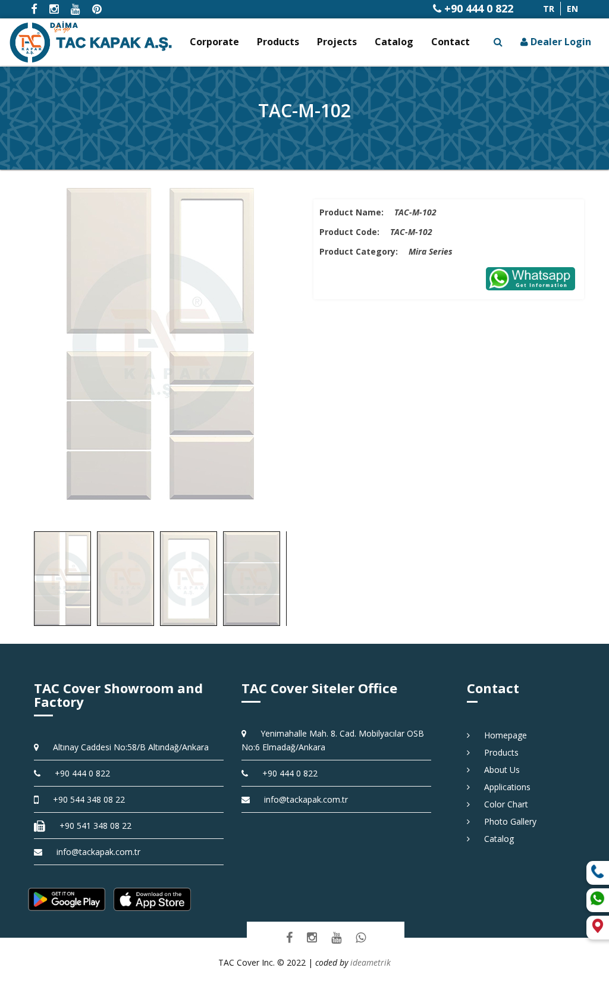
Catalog (394, 41)
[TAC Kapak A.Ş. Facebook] (289, 937)
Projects (337, 41)
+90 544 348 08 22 (85, 799)
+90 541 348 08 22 (91, 825)
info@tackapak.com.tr (98, 851)
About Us (498, 769)
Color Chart (502, 804)
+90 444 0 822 (477, 8)
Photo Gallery (506, 821)
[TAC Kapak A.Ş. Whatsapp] (361, 937)
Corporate (214, 41)
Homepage (501, 735)
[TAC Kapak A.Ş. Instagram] (312, 937)
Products (278, 41)
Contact (450, 41)
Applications (503, 787)
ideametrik (370, 962)
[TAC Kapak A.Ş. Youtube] (336, 937)
